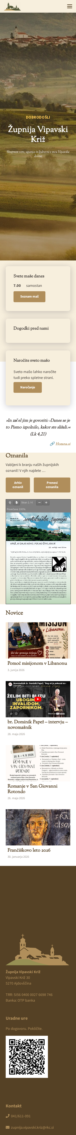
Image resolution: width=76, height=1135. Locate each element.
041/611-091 (21, 1116)
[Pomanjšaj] (39, 502)
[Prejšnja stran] (10, 502)
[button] (69, 6)
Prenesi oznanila (52, 484)
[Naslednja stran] (17, 502)
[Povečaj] (46, 502)
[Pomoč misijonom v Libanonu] (38, 647)
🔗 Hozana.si (60, 443)
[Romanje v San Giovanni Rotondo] (38, 773)
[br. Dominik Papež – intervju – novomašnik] (38, 709)
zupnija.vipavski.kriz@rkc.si (32, 1127)
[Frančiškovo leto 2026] (38, 834)
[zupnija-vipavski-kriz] (12, 6)
